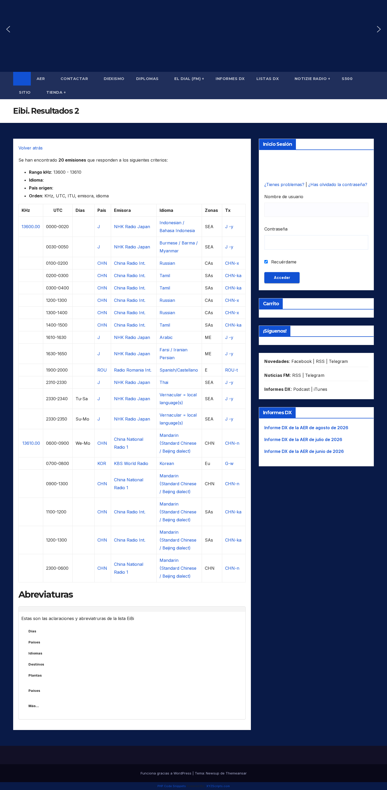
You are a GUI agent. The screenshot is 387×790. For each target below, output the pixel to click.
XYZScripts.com (218, 786)
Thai (164, 382)
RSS (320, 361)
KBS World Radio (131, 463)
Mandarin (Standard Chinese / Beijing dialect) (178, 443)
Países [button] (34, 642)
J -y (229, 226)
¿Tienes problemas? (285, 184)
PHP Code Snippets (171, 786)
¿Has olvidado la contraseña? (337, 184)
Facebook (301, 361)
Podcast (301, 389)
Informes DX (230, 78)
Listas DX (268, 78)
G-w (229, 463)
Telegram (338, 361)
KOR (101, 463)
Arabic (166, 337)
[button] (8, 29)
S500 (347, 78)
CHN (102, 263)
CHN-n (232, 443)
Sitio (25, 92)
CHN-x (232, 263)
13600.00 (31, 226)
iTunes (320, 389)
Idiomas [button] (35, 653)
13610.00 (31, 443)
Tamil (165, 275)
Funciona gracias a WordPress (166, 773)
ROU (102, 370)
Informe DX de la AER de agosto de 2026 (306, 427)
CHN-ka (233, 275)
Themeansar (236, 773)
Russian (167, 263)
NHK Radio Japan (132, 226)
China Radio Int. (129, 263)
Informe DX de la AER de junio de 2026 (304, 451)
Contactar (75, 78)
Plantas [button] (35, 675)
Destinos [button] (36, 664)
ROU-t (231, 370)
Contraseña (275, 229)
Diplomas (148, 78)
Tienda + (56, 92)
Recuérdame (283, 261)
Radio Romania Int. (132, 370)
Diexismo (114, 78)
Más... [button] (33, 706)
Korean (167, 463)
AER (41, 78)
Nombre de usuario (283, 196)
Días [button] (32, 631)
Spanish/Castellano (179, 370)
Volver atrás (30, 148)
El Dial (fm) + (189, 78)
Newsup (212, 773)
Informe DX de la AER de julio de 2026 (303, 439)
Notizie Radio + (312, 78)
